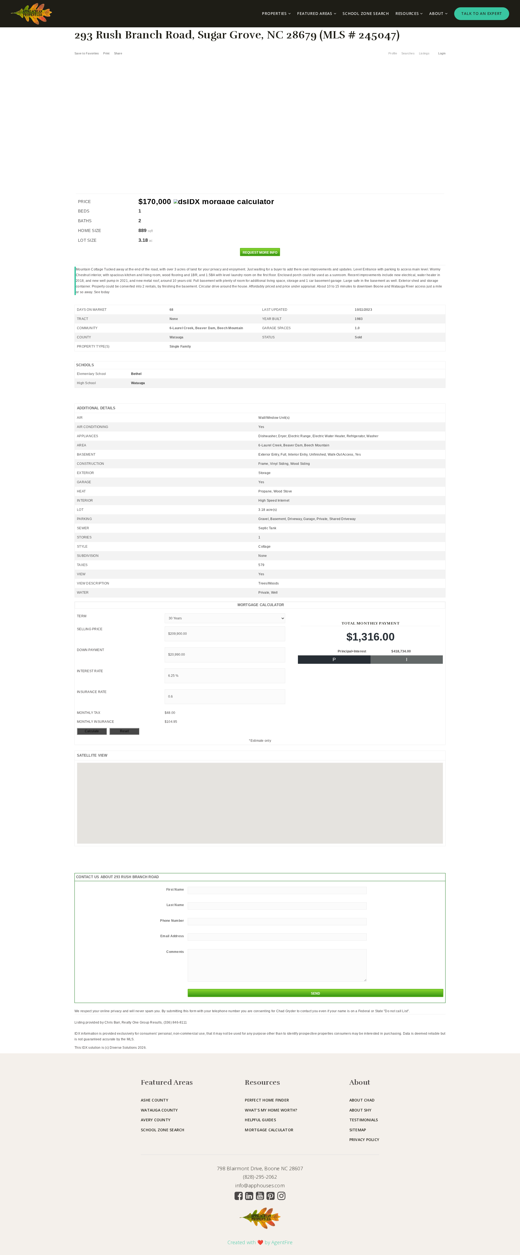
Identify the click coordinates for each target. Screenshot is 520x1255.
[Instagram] (281, 1196)
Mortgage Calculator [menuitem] (269, 1129)
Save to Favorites (86, 53)
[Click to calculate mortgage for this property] (224, 201)
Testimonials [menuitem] (363, 1119)
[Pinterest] (270, 1196)
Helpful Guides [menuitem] (260, 1119)
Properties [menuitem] (275, 13)
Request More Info (260, 252)
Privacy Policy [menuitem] (364, 1139)
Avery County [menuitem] (155, 1119)
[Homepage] (31, 14)
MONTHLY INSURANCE (95, 722)
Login (442, 53)
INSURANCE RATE (92, 692)
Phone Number (172, 921)
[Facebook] (239, 1196)
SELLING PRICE (89, 629)
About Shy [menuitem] (360, 1110)
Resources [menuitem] (407, 13)
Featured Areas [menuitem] (315, 13)
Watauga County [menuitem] (159, 1110)
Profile (392, 53)
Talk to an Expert (481, 13)
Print (106, 53)
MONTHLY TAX (88, 713)
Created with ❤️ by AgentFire (260, 1242)
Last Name (175, 905)
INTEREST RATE (90, 671)
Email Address (172, 936)
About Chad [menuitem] (362, 1100)
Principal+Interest (352, 651)
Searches (408, 53)
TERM (81, 616)
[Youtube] (260, 1196)
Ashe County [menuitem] (154, 1100)
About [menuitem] (437, 13)
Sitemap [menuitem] (357, 1129)
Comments (175, 952)
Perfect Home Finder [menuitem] (267, 1100)
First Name (175, 889)
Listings (424, 53)
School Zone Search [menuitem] (366, 13)
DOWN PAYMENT (90, 650)
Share (118, 53)
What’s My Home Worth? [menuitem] (271, 1110)
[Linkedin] (249, 1196)
